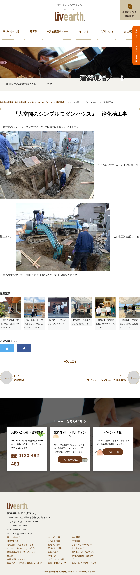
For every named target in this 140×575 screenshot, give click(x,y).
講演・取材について (57, 563)
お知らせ (52, 556)
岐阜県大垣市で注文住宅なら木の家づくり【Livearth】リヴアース (70, 572)
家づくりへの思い (11, 33)
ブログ (75, 559)
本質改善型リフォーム (59, 31)
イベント (84, 31)
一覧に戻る (70, 361)
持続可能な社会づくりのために (21, 552)
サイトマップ (78, 548)
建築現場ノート (55, 552)
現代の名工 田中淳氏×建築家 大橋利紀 (24, 563)
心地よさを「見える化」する (20, 545)
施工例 (33, 31)
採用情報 (76, 541)
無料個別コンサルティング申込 (136, 45)
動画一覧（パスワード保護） (85, 563)
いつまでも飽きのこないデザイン (22, 548)
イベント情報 (54, 541)
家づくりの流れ (55, 548)
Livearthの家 (13, 541)
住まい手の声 (54, 537)
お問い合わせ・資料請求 (83, 556)
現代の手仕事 (54, 545)
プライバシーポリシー (82, 545)
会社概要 (129, 31)
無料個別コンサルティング (84, 552)
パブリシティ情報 (56, 559)
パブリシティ (106, 31)
